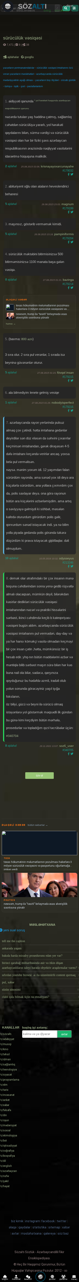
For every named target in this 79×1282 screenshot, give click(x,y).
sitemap (54, 1227)
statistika (39, 1227)
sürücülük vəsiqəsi (22, 37)
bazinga (68, 279)
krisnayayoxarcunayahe (57, 166)
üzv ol (39, 775)
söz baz (63, 1233)
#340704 (12, 736)
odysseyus (66, 558)
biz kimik (17, 1221)
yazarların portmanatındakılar (18, 67)
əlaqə (12, 1227)
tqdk (16, 86)
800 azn (26, 339)
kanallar (10, 1027)
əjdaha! (11, 166)
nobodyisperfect (63, 402)
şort (23, 86)
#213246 (68, 562)
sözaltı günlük (68, 80)
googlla (29, 57)
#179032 (68, 170)
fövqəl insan (65, 372)
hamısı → (11, 323)
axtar (64, 1034)
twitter (61, 1221)
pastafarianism (35, 86)
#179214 (68, 284)
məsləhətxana (42, 924)
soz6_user (66, 746)
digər (69, 5)
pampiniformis (64, 234)
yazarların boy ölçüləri (47, 80)
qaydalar (24, 1227)
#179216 (68, 407)
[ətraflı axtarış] (74, 8)
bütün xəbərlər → (38, 825)
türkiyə (8, 86)
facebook (48, 1221)
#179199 (68, 208)
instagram (32, 1221)
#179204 (68, 238)
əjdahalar (13, 57)
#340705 (68, 750)
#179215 (68, 377)
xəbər (66, 1227)
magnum (67, 204)
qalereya (49, 1233)
